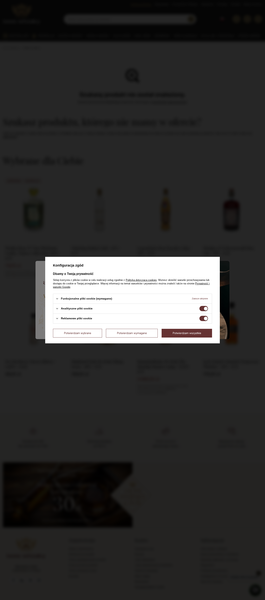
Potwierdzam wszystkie (187, 333)
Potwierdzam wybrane (77, 333)
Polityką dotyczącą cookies (141, 279)
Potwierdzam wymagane (132, 333)
